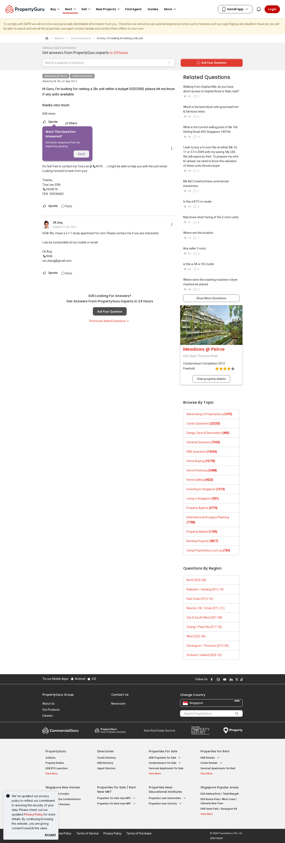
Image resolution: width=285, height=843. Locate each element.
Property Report (200, 730)
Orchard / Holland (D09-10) (204, 655)
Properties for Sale (163, 751)
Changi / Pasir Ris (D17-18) (204, 627)
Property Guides (54, 763)
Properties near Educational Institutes (165, 789)
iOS (93, 678)
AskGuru (50, 757)
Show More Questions (211, 298)
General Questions (203, 442)
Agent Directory (106, 768)
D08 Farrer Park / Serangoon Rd (219, 808)
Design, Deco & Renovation (208, 433)
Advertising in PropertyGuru (209, 414)
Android (79, 678)
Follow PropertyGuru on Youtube (224, 679)
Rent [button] (68, 9)
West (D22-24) (196, 636)
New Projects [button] (106, 9)
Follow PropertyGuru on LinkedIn (230, 679)
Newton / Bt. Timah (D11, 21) (205, 608)
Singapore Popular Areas (220, 787)
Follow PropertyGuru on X (236, 679)
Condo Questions (82, 76)
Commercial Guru (60, 730)
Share (73, 123)
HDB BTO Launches (56, 768)
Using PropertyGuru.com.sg (208, 550)
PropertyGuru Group (58, 695)
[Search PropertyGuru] (236, 713)
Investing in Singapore (206, 489)
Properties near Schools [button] (163, 803)
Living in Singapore (203, 498)
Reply (68, 206)
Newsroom (118, 703)
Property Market (202, 531)
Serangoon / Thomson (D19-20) (208, 645)
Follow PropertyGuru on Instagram (217, 679)
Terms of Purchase (138, 833)
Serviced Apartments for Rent (218, 768)
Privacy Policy (33, 814)
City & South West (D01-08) (204, 617)
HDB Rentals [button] (208, 757)
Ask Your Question (109, 311)
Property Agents (202, 508)
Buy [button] (53, 9)
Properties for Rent (215, 751)
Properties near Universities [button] (165, 798)
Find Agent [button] (133, 9)
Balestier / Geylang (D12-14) (205, 589)
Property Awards (110, 730)
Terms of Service (87, 833)
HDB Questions (202, 451)
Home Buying (201, 461)
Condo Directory (106, 757)
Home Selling (200, 479)
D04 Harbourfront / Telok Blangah (220, 793)
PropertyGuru (55, 751)
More (168, 9)
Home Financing (202, 470)
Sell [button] (84, 9)
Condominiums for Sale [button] (163, 763)
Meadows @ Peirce (56, 76)
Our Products (51, 709)
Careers (47, 715)
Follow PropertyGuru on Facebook (211, 679)
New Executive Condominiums (63, 799)
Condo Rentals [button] (209, 763)
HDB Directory (105, 763)
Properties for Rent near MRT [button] (114, 803)
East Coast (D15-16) (200, 598)
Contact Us (120, 695)
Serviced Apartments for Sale (166, 768)
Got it (81, 154)
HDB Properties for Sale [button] (163, 757)
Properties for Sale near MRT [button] (114, 798)
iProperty (233, 730)
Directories (105, 751)
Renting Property (202, 541)
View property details (211, 379)
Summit (159, 730)
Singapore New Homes (62, 787)
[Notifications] (259, 9)
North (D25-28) (196, 580)
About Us (48, 703)
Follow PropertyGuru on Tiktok (241, 679)
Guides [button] (153, 9)
